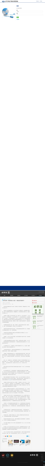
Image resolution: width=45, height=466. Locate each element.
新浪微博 (3, 457)
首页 (4, 295)
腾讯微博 (7, 457)
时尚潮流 (40, 295)
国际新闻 (18, 295)
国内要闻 (11, 295)
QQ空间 (12, 457)
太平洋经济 (26, 295)
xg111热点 (33, 295)
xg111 (10, 379)
